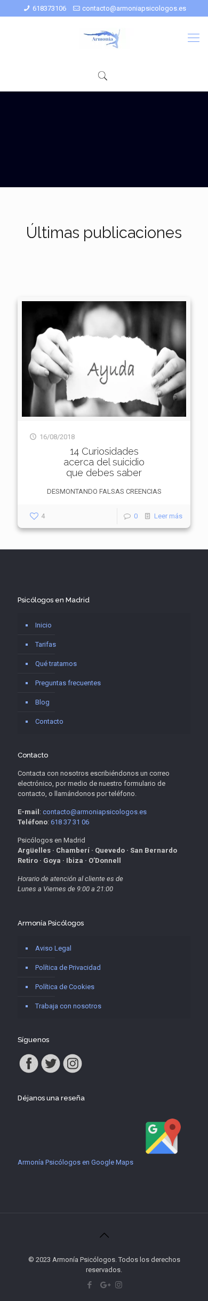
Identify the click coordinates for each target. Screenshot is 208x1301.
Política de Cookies (64, 987)
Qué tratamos (56, 664)
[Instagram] (118, 1285)
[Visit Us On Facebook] (28, 1072)
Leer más (168, 516)
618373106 (49, 8)
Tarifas (45, 644)
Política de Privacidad (68, 967)
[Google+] (104, 1285)
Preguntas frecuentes (68, 683)
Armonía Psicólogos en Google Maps (75, 1162)
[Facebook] (89, 1285)
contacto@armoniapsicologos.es (134, 8)
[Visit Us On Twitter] (50, 1072)
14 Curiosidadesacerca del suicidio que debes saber (104, 462)
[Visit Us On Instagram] (72, 1072)
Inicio (43, 625)
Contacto (49, 721)
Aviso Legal (53, 948)
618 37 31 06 (70, 822)
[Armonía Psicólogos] (104, 38)
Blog (42, 702)
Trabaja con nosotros (68, 1006)
